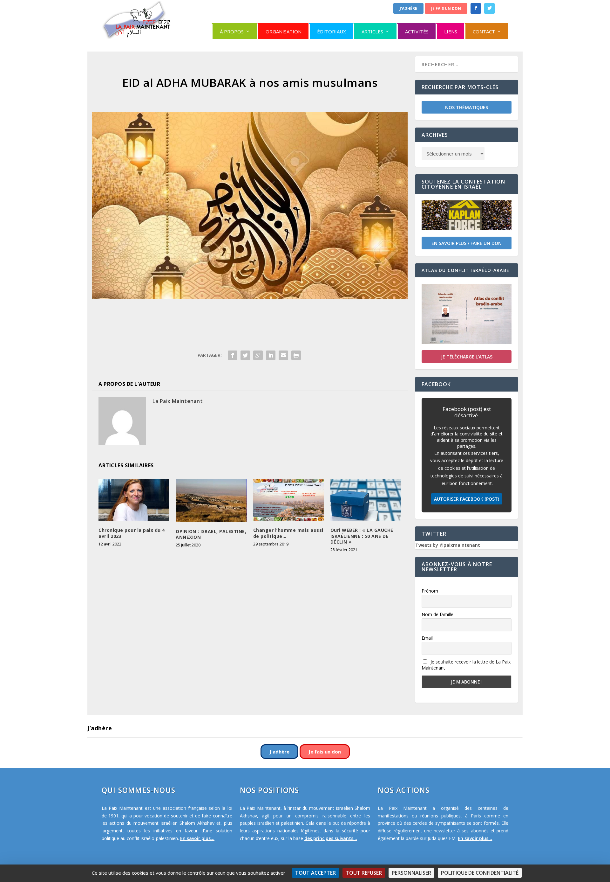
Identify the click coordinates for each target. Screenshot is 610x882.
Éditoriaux (331, 31)
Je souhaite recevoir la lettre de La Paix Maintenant (466, 665)
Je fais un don (446, 8)
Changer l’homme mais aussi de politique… (288, 533)
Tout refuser (364, 872)
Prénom (430, 591)
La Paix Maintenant (177, 401)
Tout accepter (315, 872)
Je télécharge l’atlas (466, 357)
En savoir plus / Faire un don (466, 243)
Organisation (284, 31)
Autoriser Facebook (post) (466, 499)
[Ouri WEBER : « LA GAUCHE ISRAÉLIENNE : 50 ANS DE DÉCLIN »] (365, 500)
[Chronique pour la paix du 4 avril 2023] (133, 500)
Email (427, 638)
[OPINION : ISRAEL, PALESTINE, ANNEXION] (211, 500)
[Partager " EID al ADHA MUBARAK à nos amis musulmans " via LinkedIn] (270, 355)
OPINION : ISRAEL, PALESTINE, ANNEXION (211, 534)
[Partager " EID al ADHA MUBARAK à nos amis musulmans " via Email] (283, 355)
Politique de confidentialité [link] (479, 872)
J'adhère (408, 8)
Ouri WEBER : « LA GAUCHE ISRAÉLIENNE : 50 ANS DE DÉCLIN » (361, 536)
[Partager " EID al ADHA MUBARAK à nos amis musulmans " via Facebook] (232, 355)
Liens (450, 31)
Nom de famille (437, 614)
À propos (232, 31)
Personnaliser (411, 872)
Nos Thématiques (466, 107)
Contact (484, 31)
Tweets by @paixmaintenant (447, 545)
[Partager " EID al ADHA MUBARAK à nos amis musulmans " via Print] (296, 355)
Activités (417, 31)
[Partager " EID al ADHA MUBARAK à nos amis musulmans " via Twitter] (245, 355)
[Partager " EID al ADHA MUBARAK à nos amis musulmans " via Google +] (258, 355)
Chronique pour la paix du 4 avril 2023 (131, 533)
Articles (372, 31)
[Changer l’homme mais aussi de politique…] (288, 500)
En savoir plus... (197, 838)
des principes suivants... (330, 838)
